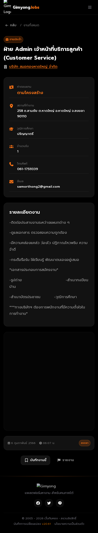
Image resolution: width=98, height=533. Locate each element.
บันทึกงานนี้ (38, 460)
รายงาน (68, 460)
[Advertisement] (49, 381)
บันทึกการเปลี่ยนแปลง (32, 524)
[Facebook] (38, 503)
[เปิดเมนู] (89, 7)
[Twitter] (49, 503)
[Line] (60, 503)
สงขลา (84, 443)
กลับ (13, 25)
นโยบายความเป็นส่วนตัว (69, 524)
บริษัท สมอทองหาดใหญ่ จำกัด (33, 66)
